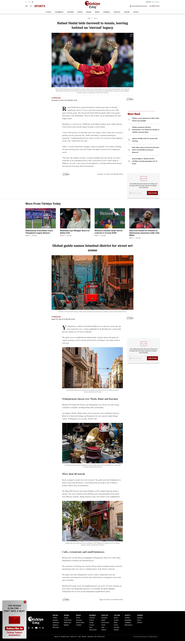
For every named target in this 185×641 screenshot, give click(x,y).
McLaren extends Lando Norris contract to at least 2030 (108, 231)
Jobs (79, 636)
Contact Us (73, 636)
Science (103, 629)
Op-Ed (139, 620)
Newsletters (65, 636)
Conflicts (79, 624)
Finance (91, 620)
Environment (105, 622)
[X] (29, 628)
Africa (78, 617)
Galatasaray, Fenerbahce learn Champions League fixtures (39, 231)
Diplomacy (56, 622)
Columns (140, 617)
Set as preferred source (139, 6)
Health (103, 620)
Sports (95, 18)
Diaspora (55, 624)
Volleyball (128, 622)
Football (127, 617)
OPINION (140, 615)
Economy (92, 617)
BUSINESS (106, 12)
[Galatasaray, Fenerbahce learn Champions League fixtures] (40, 218)
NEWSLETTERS (156, 6)
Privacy (84, 636)
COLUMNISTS (59, 12)
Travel (103, 624)
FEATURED (70, 12)
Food (102, 627)
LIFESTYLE (117, 12)
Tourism (91, 624)
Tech (90, 627)
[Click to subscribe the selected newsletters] (152, 193)
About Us (57, 636)
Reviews (116, 629)
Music (115, 622)
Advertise (90, 636)
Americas (79, 620)
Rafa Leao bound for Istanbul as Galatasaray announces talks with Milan (144, 232)
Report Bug (101, 636)
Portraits (116, 627)
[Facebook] (39, 628)
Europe (66, 617)
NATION (80, 12)
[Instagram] (32, 628)
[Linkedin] (43, 627)
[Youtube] (36, 628)
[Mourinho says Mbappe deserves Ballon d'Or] (75, 218)
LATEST (49, 12)
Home (89, 18)
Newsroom (57, 98)
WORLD (97, 12)
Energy (91, 622)
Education (104, 617)
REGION (88, 12)
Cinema (116, 620)
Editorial (139, 622)
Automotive (92, 629)
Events (116, 624)
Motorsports (128, 624)
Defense (55, 620)
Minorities (56, 627)
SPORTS (136, 12)
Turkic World (67, 620)
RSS (96, 636)
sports (39, 6)
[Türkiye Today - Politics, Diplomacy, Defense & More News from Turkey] (92, 5)
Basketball (128, 620)
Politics (55, 617)
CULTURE (127, 12)
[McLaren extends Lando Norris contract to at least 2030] (110, 218)
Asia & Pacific (80, 622)
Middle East (67, 622)
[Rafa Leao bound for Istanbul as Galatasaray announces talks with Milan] (144, 218)
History (116, 617)
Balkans (66, 624)
